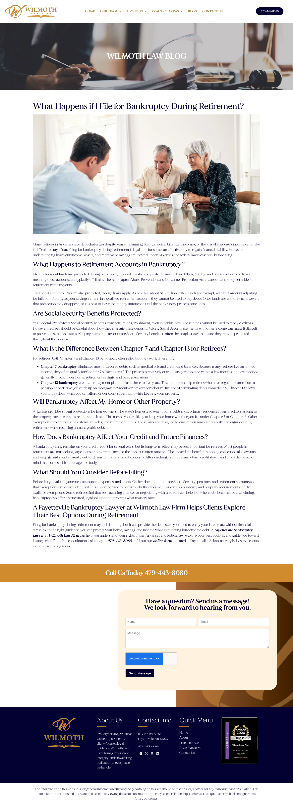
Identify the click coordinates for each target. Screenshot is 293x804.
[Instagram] (152, 753)
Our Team (108, 11)
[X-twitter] (146, 753)
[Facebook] (141, 753)
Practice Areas (165, 11)
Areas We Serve (190, 748)
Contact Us (212, 11)
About (183, 738)
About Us (134, 11)
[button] (110, 11)
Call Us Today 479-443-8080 (146, 573)
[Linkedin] (157, 753)
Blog (192, 11)
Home (90, 11)
